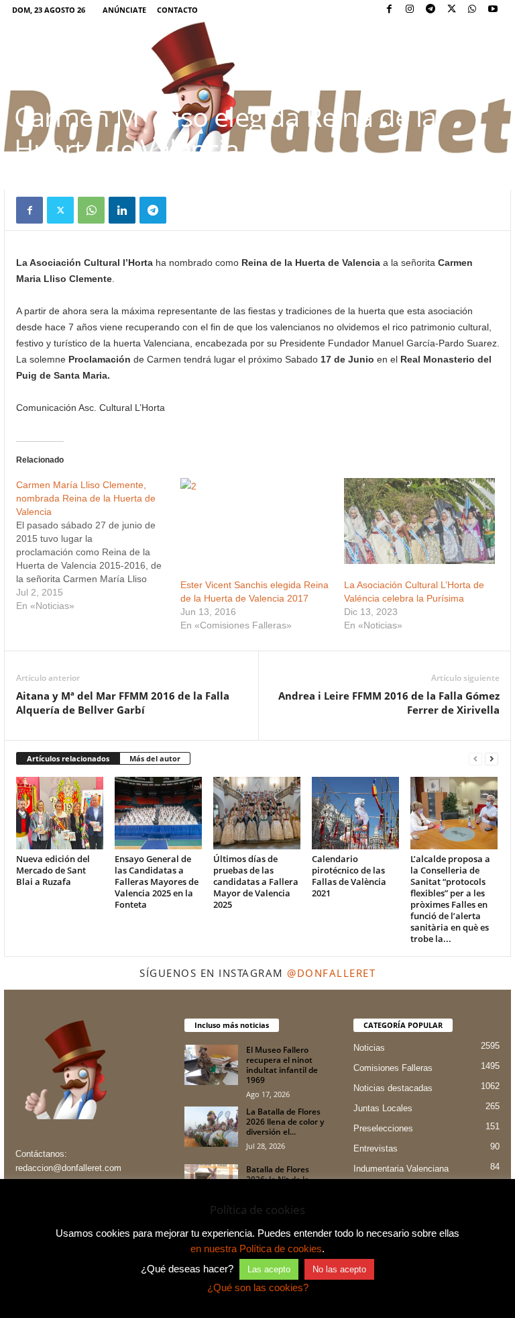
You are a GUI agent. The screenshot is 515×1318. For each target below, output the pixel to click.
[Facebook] (389, 9)
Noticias (369, 1048)
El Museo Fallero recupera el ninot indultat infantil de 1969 (282, 1065)
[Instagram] (410, 9)
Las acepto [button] (268, 1269)
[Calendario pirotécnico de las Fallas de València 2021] (355, 813)
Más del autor (154, 758)
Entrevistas (375, 1148)
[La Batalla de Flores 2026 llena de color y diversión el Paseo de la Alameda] (211, 1127)
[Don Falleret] (257, 88)
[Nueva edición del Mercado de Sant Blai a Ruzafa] (59, 813)
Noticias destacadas (393, 1088)
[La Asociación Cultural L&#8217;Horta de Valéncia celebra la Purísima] (419, 521)
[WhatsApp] (472, 9)
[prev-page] (475, 759)
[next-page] (491, 759)
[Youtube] (493, 9)
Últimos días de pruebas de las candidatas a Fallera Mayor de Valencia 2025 (255, 881)
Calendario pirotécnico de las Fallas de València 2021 (349, 876)
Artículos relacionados (68, 758)
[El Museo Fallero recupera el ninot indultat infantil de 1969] (211, 1065)
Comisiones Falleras (393, 1068)
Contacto (177, 10)
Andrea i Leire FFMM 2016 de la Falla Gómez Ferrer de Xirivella (389, 702)
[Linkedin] (122, 210)
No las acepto (339, 1269)
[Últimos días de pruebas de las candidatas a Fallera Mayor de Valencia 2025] (256, 813)
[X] (451, 9)
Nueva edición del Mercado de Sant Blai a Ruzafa (53, 870)
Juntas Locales (382, 1108)
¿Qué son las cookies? (257, 1287)
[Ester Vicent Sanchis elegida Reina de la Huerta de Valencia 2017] (255, 521)
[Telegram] (430, 9)
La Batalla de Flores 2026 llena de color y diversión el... (285, 1121)
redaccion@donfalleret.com (68, 1168)
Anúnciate (124, 10)
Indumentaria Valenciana (401, 1169)
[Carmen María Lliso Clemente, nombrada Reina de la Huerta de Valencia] (98, 545)
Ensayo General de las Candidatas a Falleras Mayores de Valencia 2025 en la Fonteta (156, 881)
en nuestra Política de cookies (256, 1248)
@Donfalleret (331, 973)
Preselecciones (383, 1128)
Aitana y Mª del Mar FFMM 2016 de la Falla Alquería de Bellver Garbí (122, 702)
